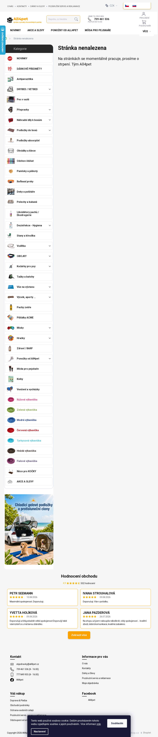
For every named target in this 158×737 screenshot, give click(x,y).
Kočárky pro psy (26, 266)
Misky (20, 327)
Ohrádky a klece (26, 150)
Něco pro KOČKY (26, 471)
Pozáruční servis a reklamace (64, 6)
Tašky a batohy (25, 276)
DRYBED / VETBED (27, 89)
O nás (10, 6)
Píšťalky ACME (25, 317)
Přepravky (23, 109)
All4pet (19, 679)
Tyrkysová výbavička (29, 440)
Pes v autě (23, 99)
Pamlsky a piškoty (27, 171)
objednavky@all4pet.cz (27, 664)
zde (99, 724)
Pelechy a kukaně (27, 201)
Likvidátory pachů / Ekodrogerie (28, 214)
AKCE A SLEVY (25, 481)
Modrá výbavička (26, 420)
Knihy (20, 379)
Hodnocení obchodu (79, 576)
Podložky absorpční (28, 140)
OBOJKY (22, 256)
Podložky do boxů (27, 130)
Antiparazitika (25, 79)
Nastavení (40, 731)
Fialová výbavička (27, 461)
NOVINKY (22, 58)
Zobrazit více (79, 635)
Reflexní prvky (25, 181)
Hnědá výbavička (26, 450)
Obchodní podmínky (19, 705)
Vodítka (21, 245)
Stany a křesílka (26, 235)
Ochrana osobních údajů (22, 710)
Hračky (21, 338)
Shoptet (147, 732)
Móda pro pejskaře (28, 368)
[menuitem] (15, 30)
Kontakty (22, 6)
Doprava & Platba (18, 700)
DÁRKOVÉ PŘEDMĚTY (29, 68)
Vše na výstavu (25, 286)
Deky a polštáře (26, 191)
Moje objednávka (90, 683)
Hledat (76, 19)
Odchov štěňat (25, 160)
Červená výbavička (28, 430)
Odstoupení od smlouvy (21, 720)
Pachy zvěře (24, 307)
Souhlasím (117, 723)
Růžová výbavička (27, 399)
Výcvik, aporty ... (26, 297)
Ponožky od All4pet (28, 358)
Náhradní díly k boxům (29, 120)
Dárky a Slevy (37, 6)
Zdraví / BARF (25, 348)
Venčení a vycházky (28, 389)
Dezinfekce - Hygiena (29, 225)
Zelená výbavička (27, 409)
